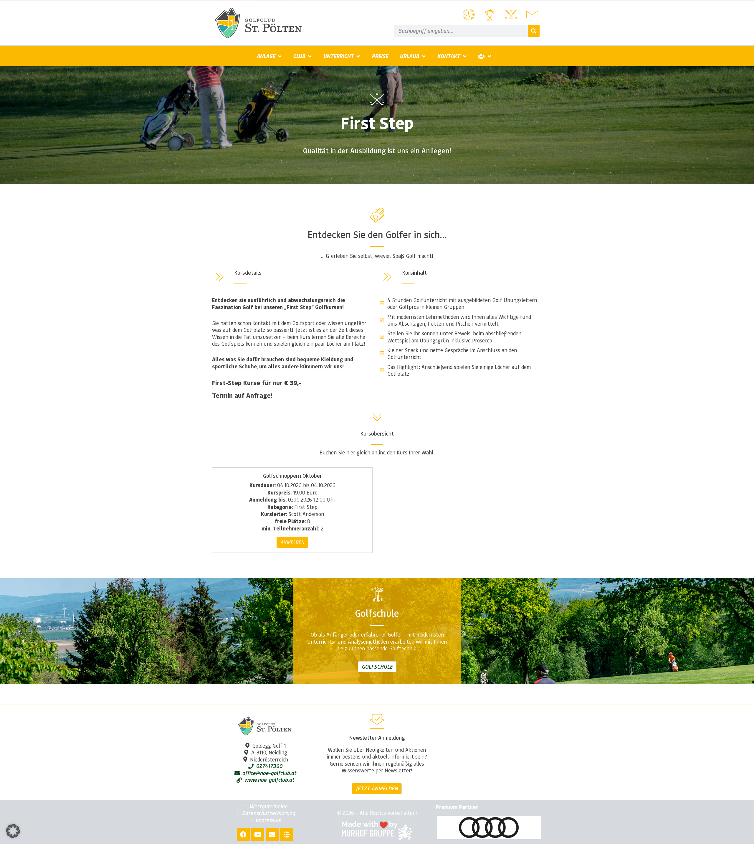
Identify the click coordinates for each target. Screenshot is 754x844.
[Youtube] (257, 834)
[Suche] (534, 31)
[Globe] (286, 834)
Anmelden (292, 542)
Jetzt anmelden (377, 788)
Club (299, 56)
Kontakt (448, 56)
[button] (13, 831)
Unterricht (338, 56)
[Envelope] (272, 834)
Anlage (266, 56)
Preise (380, 56)
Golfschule (377, 666)
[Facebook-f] (243, 834)
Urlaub (409, 56)
